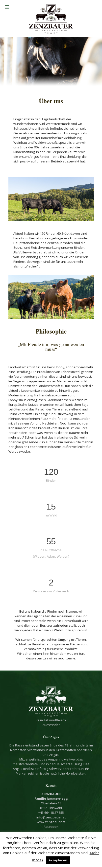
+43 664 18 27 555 (51, 812)
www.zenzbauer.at (51, 822)
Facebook (51, 826)
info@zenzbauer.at (51, 817)
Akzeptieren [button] (58, 860)
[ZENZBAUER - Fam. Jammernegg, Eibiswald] (51, 18)
